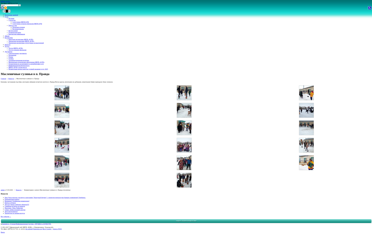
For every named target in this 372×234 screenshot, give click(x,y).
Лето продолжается (11, 211)
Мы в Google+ (47, 229)
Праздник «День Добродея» (14, 208)
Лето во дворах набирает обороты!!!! (17, 204)
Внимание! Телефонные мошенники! (17, 201)
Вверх (3, 232)
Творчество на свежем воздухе (15, 213)
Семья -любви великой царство (15, 210)
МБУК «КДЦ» (5, 1)
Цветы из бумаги (10, 203)
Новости (11, 78)
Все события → (6, 216)
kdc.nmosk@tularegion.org (33, 229)
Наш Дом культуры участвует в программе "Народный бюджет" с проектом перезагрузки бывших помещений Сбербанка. (45, 197)
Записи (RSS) (57, 229)
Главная (3, 78)
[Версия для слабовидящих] (5, 12)
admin (3, 190)
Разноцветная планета (12, 199)
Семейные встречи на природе (15, 206)
